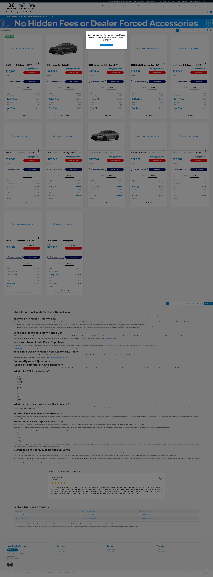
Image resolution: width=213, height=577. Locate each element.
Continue (106, 45)
